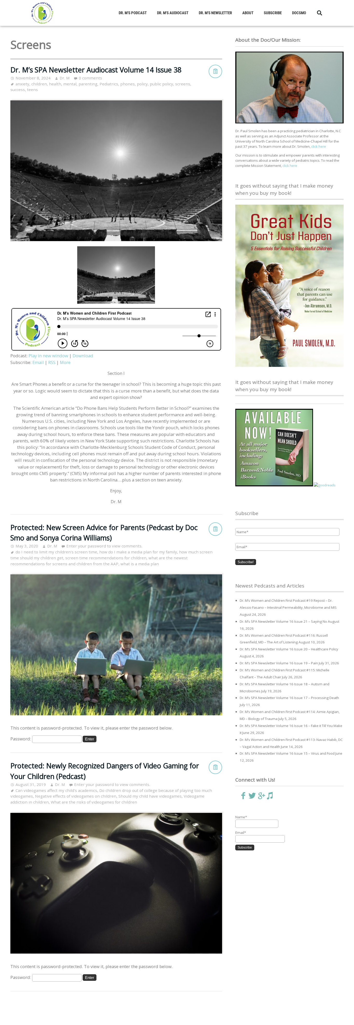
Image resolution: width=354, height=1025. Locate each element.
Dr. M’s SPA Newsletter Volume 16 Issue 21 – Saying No (283, 621)
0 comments (90, 77)
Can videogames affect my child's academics (56, 790)
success (17, 89)
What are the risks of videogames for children (94, 802)
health (55, 83)
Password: (21, 739)
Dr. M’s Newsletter (215, 13)
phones (127, 83)
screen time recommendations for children (105, 557)
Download (83, 356)
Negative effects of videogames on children (75, 796)
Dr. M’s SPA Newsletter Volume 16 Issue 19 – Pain (279, 663)
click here (318, 146)
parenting (88, 83)
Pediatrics (109, 83)
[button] (319, 13)
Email (38, 362)
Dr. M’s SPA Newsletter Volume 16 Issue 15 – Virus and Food (287, 753)
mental (69, 83)
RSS (51, 362)
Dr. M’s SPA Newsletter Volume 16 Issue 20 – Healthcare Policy (289, 649)
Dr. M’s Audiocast (172, 13)
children (39, 83)
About (247, 13)
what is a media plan (140, 563)
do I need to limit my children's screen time (56, 551)
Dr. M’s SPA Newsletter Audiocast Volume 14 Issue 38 (95, 70)
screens (182, 83)
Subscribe (273, 13)
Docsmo (299, 13)
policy (142, 83)
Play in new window (48, 356)
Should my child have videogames (150, 796)
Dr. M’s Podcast (133, 13)
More (65, 362)
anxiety (22, 83)
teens (32, 89)
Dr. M (65, 77)
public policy (161, 83)
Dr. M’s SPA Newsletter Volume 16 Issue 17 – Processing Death (289, 697)
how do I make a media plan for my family (138, 551)
